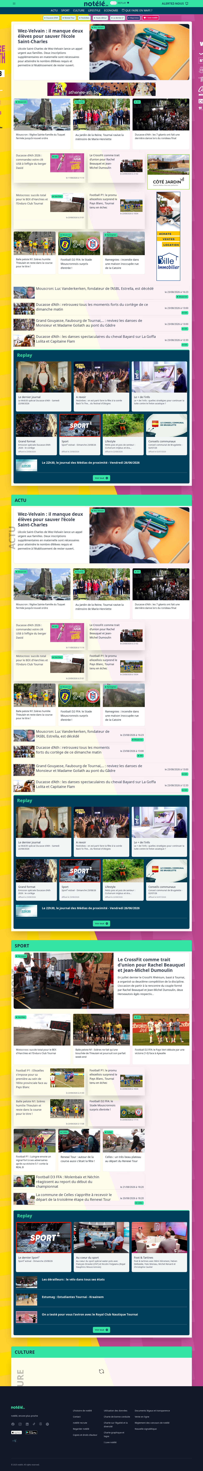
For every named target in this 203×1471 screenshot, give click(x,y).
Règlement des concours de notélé (152, 1422)
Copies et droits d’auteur (85, 1434)
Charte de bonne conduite (117, 1416)
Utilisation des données (115, 1410)
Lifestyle (94, 10)
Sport (65, 10)
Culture (79, 10)
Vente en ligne (142, 1416)
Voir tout (99, 478)
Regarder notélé (81, 1428)
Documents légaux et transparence (152, 1410)
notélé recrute (80, 1422)
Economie (111, 10)
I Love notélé (110, 1442)
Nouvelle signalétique (146, 1428)
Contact (77, 1416)
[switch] (113, 3)
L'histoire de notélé (82, 1410)
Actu (54, 10)
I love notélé (152, 17)
